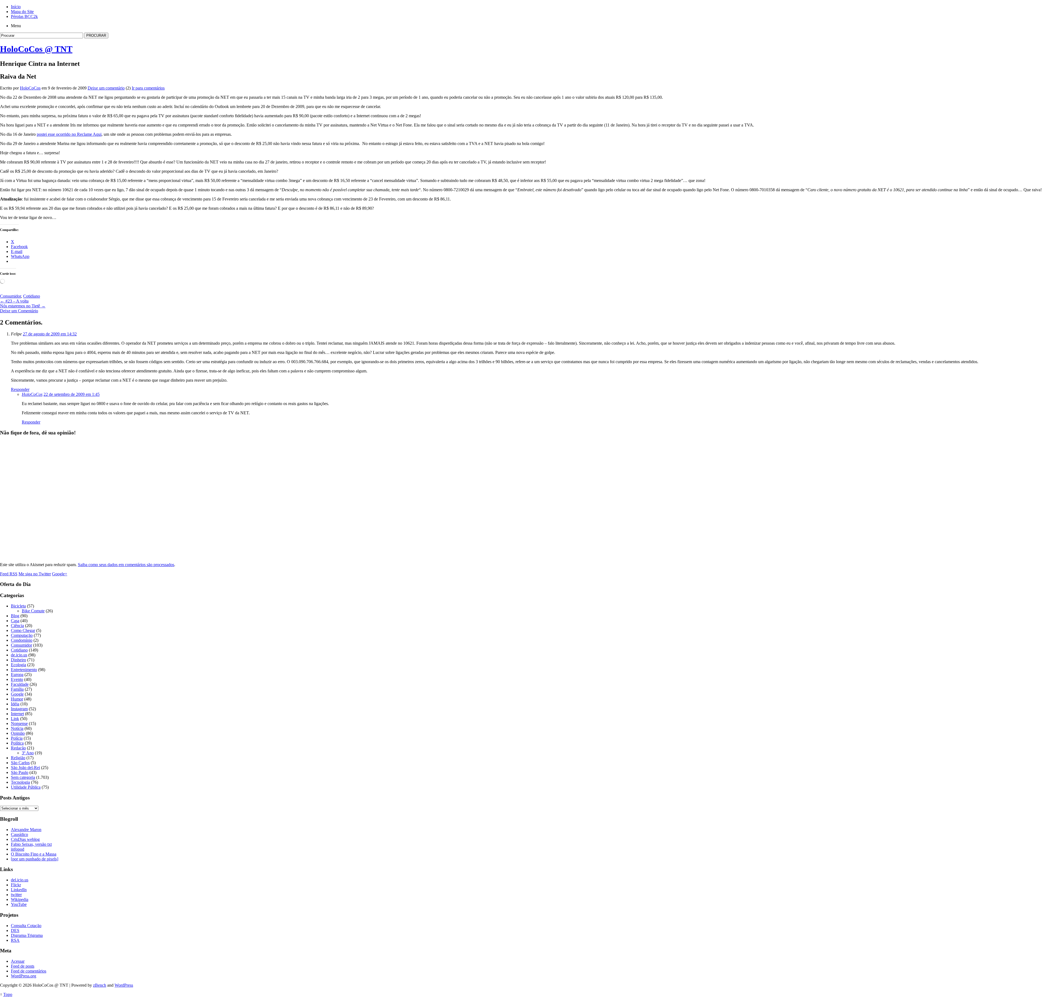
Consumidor (10, 296)
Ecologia (18, 664)
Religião (18, 757)
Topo (7, 994)
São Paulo (19, 772)
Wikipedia (19, 899)
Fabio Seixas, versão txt (31, 844)
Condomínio (21, 640)
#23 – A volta (14, 301)
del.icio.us (19, 880)
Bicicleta (18, 606)
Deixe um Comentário (19, 310)
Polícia (17, 738)
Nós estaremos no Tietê (22, 306)
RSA (15, 940)
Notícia (17, 728)
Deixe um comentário (106, 88)
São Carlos (20, 762)
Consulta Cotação (26, 925)
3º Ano (28, 753)
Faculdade (20, 684)
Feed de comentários (28, 971)
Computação (22, 635)
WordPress (124, 985)
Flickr (16, 884)
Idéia (15, 704)
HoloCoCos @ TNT (36, 49)
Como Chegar (23, 630)
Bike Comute (33, 611)
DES (15, 930)
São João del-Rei (25, 767)
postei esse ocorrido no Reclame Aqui (69, 134)
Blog (15, 615)
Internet (17, 713)
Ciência (17, 625)
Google (17, 694)
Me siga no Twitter (35, 574)
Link (15, 718)
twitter (16, 894)
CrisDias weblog (25, 839)
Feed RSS (8, 574)
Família (17, 689)
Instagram (19, 708)
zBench (99, 985)
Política (17, 743)
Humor (17, 699)
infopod (17, 849)
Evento (17, 679)
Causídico (19, 834)
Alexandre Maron (26, 829)
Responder (20, 389)
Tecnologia (20, 782)
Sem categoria (23, 777)
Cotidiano (31, 296)
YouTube (19, 904)
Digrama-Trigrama (27, 935)
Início (16, 6)
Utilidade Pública (26, 787)
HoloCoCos (30, 88)
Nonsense (19, 723)
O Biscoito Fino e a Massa (33, 854)
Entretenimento (24, 669)
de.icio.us (19, 655)
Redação (18, 748)
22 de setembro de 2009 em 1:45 (72, 394)
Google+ (59, 574)
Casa (15, 620)
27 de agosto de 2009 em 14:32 (50, 334)
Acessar (17, 961)
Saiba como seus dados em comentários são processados (126, 564)
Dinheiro (18, 660)
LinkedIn (19, 889)
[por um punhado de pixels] (34, 859)
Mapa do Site (22, 11)
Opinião (18, 733)
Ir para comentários (148, 88)
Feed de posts (22, 966)
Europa (17, 674)
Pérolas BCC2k (24, 16)
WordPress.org (23, 976)
